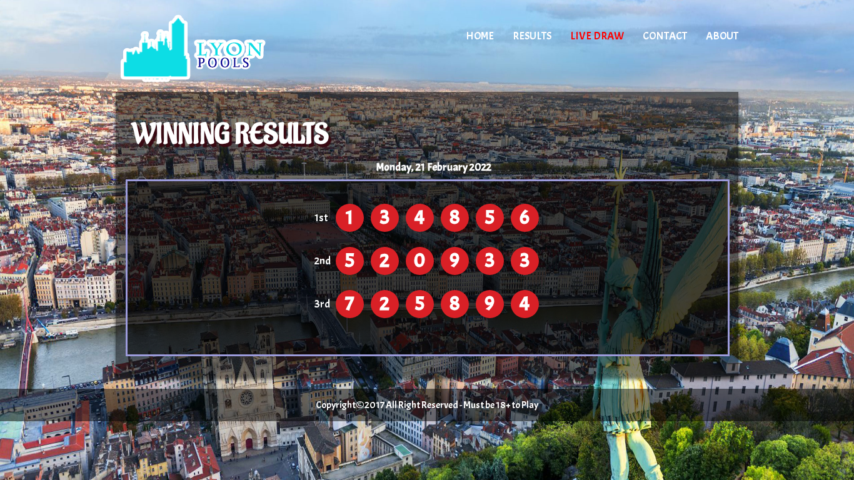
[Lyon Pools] (222, 47)
